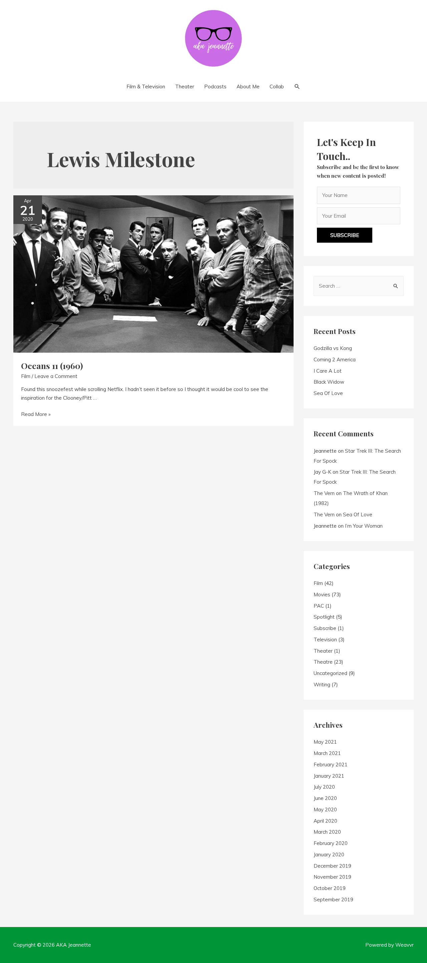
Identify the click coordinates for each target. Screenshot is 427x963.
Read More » (36, 414)
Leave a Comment (55, 376)
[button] (344, 235)
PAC (319, 606)
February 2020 (331, 843)
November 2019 (332, 877)
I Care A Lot (328, 371)
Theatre (323, 662)
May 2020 (325, 809)
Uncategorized (330, 673)
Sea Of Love (328, 393)
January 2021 (329, 776)
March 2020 (327, 832)
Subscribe (325, 628)
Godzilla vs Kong (333, 348)
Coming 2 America (335, 359)
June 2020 (325, 798)
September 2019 (333, 899)
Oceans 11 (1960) (52, 365)
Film (25, 376)
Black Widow (329, 382)
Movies (322, 594)
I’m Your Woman (364, 526)
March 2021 (327, 753)
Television (325, 639)
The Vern (324, 493)
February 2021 (331, 764)
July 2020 (324, 787)
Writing (322, 684)
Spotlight (324, 617)
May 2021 (325, 742)
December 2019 (332, 866)
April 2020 (325, 821)
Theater (323, 651)
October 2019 (330, 888)
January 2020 (329, 854)
